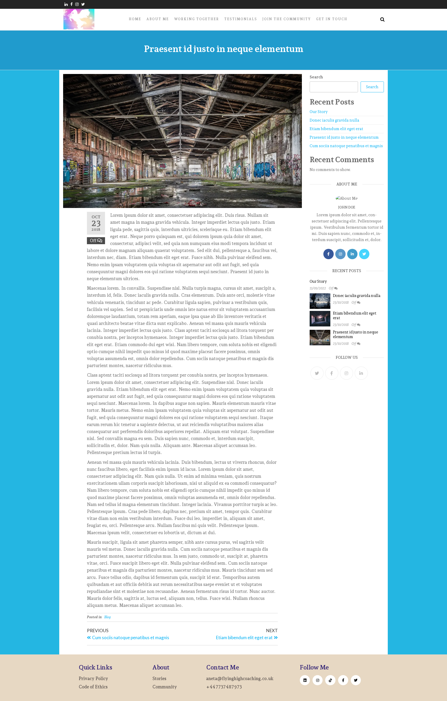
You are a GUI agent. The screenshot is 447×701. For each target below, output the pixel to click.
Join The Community (286, 19)
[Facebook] (328, 254)
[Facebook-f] (343, 680)
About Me (157, 19)
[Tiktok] (330, 680)
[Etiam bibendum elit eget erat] (320, 318)
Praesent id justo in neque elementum (344, 137)
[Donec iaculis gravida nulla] (320, 301)
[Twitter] (364, 254)
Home (135, 19)
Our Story (319, 111)
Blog (107, 617)
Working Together (196, 19)
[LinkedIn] (352, 254)
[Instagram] (340, 254)
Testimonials (240, 19)
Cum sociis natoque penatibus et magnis (346, 146)
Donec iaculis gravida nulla (334, 120)
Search (316, 77)
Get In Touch (331, 19)
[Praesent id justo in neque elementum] (320, 337)
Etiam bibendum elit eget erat (336, 128)
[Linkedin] (305, 680)
